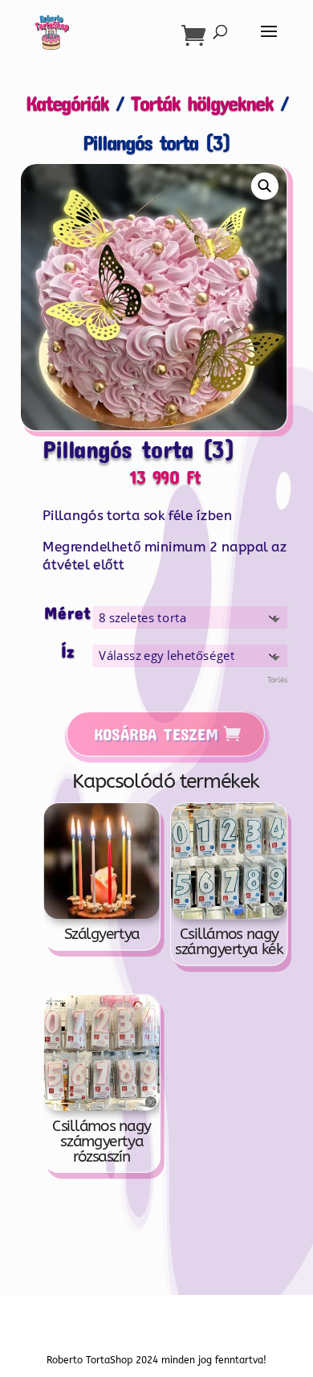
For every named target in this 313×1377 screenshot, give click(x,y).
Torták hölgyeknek (202, 102)
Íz (67, 651)
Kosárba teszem (155, 733)
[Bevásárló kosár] (197, 35)
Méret (67, 613)
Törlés (276, 680)
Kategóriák (67, 102)
